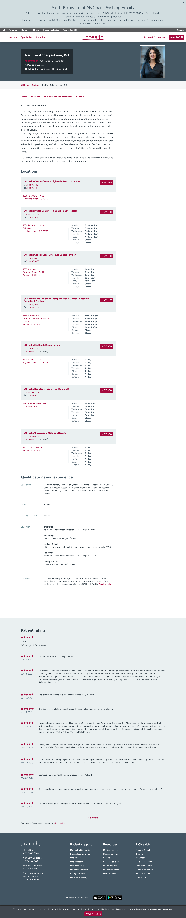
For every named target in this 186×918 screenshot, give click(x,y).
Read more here (106, 584)
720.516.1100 (32, 185)
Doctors (12, 37)
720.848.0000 (32, 436)
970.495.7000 (31, 861)
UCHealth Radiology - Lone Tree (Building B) (47, 389)
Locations (41, 37)
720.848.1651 (32, 395)
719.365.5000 (31, 868)
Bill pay (36, 30)
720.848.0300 (32, 258)
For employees (110, 865)
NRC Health (59, 823)
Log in (179, 37)
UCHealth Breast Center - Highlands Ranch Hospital (50, 210)
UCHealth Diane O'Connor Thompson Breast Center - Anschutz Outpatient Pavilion (56, 300)
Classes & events (110, 854)
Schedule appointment (80, 854)
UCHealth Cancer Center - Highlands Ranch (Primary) (52, 181)
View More (93, 818)
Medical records (110, 850)
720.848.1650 (32, 217)
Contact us (141, 877)
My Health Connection (154, 37)
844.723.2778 (32, 214)
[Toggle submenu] (4, 37)
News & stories (110, 873)
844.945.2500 (32, 351)
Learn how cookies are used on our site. (154, 909)
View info (107, 182)
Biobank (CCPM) (143, 873)
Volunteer (140, 858)
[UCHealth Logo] (30, 843)
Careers (24, 30)
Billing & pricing (77, 873)
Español (180, 30)
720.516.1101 (32, 188)
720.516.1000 (32, 348)
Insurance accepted (79, 869)
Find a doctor (76, 858)
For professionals (111, 869)
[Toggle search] (4, 29)
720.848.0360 (32, 261)
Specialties (26, 37)
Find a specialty (77, 865)
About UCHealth (143, 850)
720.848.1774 (32, 307)
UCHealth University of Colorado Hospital (45, 433)
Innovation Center (144, 865)
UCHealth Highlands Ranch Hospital (42, 345)
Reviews (80, 96)
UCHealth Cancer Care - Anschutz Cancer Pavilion (50, 254)
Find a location (77, 862)
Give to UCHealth (144, 862)
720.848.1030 (32, 305)
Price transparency (79, 877)
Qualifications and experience (58, 96)
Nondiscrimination (144, 869)
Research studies (51, 30)
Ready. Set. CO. (70, 30)
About (24, 96)
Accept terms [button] (93, 914)
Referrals (13, 30)
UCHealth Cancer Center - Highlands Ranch (47, 69)
